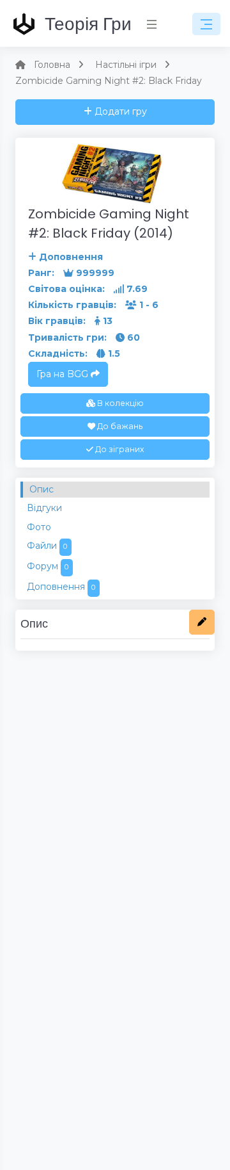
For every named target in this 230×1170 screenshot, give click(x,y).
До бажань (118, 426)
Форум (47, 566)
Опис (41, 489)
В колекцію (119, 403)
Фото (39, 527)
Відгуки (44, 508)
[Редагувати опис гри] (202, 622)
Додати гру (119, 111)
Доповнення (61, 586)
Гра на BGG (63, 374)
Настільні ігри (126, 64)
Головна (52, 64)
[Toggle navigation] (206, 24)
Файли (47, 545)
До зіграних (118, 449)
